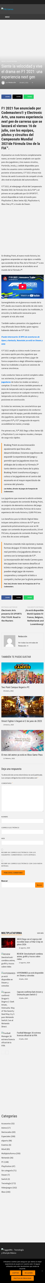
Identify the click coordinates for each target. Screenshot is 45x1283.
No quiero (29, 1273)
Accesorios (6, 1123)
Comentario (7, 783)
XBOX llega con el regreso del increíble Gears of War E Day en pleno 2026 (30, 942)
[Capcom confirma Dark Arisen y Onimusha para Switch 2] (8, 992)
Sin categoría (7, 1170)
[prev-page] (3, 1052)
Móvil (3, 1149)
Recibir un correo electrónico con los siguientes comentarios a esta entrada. (18, 853)
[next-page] (7, 1052)
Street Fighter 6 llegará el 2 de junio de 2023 (21, 721)
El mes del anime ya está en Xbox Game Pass (22, 754)
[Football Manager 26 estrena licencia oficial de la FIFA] (8, 1033)
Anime (4, 1127)
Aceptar (15, 1273)
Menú (7, 17)
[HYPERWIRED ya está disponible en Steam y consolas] (8, 973)
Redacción (12, 83)
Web (3, 838)
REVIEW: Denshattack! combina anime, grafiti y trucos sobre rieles (30, 956)
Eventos (4, 1145)
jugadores (6, 382)
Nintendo (5, 1157)
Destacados (6, 1132)
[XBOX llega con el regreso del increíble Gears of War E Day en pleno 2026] (8, 939)
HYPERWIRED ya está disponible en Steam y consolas (30, 974)
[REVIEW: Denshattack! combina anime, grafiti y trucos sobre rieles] (8, 954)
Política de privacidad (22, 1278)
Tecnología (6, 1183)
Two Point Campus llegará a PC (15, 687)
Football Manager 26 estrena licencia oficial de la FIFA (29, 1034)
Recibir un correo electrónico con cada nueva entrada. (21, 864)
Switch (4, 1179)
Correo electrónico (10, 828)
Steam (4, 1174)
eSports (4, 1140)
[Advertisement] (22, 231)
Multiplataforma (11, 933)
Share (7, 97)
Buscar (4, 881)
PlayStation (12, 61)
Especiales (5, 1136)
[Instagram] (42, 1)
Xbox (3, 61)
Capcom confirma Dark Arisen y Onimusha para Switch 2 (30, 993)
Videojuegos (6, 1187)
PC (2, 1162)
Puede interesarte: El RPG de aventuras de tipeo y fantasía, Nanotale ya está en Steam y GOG (22, 340)
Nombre (4, 817)
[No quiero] (42, 1271)
